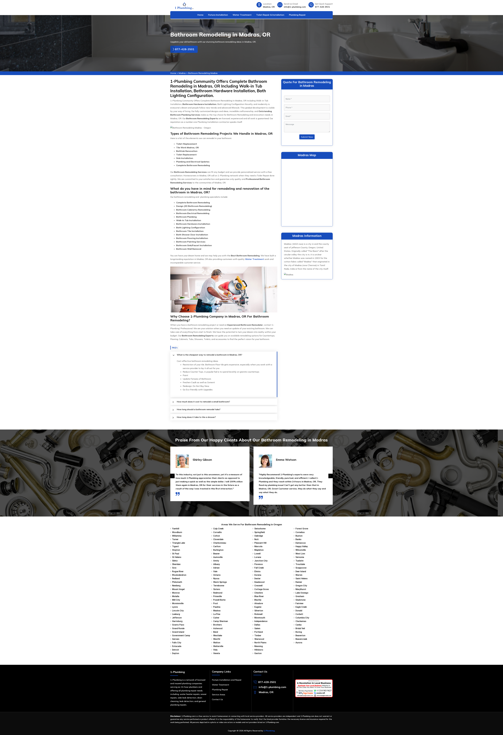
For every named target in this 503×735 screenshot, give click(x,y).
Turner (175, 539)
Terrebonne (218, 585)
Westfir (216, 639)
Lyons (175, 607)
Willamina (176, 536)
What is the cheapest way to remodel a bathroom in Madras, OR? (209, 354)
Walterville (218, 646)
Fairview (299, 603)
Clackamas (301, 621)
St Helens (176, 557)
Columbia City (302, 617)
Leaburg (176, 614)
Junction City (260, 560)
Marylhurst (301, 589)
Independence (260, 621)
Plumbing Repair (297, 14)
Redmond (217, 593)
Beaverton (300, 635)
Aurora (299, 642)
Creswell (258, 585)
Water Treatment (242, 14)
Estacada (176, 646)
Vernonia (300, 557)
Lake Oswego (302, 593)
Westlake (217, 635)
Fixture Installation (218, 14)
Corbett (299, 614)
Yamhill (175, 528)
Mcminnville (178, 603)
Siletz (175, 560)
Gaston (258, 653)
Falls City (176, 642)
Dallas (257, 625)
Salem (257, 628)
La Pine (216, 614)
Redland (176, 578)
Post (215, 603)
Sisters (216, 589)
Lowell (257, 553)
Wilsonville (301, 550)
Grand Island (178, 632)
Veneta (216, 653)
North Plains (260, 642)
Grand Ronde (178, 628)
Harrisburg (177, 621)
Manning (258, 646)
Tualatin (300, 560)
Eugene (257, 607)
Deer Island (301, 571)
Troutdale (300, 564)
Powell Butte (219, 600)
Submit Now (307, 137)
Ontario (217, 575)
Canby (299, 625)
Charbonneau (219, 543)
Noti (256, 539)
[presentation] (172, 476)
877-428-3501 (322, 7)
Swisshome (260, 528)
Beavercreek (301, 639)
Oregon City (301, 585)
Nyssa (216, 578)
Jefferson (177, 617)
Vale (215, 571)
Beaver (216, 553)
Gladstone (300, 600)
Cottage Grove (261, 589)
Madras (182, 73)
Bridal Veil (300, 628)
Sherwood (259, 639)
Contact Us (217, 699)
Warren (299, 575)
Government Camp (181, 635)
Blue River (259, 596)
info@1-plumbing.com (295, 7)
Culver (216, 617)
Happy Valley (302, 546)
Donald (299, 610)
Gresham (300, 596)
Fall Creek (259, 568)
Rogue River (178, 571)
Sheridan (176, 564)
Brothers (217, 625)
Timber (257, 635)
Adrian (216, 568)
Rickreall (258, 614)
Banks (298, 539)
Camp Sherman (220, 621)
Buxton (299, 536)
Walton (216, 642)
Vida (215, 650)
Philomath (177, 582)
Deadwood (259, 582)
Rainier (299, 582)
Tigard (175, 546)
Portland (258, 632)
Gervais (175, 639)
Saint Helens (302, 578)
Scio (174, 568)
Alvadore (258, 603)
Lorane (257, 557)
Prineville (217, 596)
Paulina (216, 607)
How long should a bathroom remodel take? (198, 409)
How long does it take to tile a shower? (196, 417)
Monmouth (259, 617)
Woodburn (177, 532)
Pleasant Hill (260, 543)
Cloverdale (218, 539)
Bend (215, 632)
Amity (216, 560)
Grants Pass (178, 625)
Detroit (175, 650)
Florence (258, 564)
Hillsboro (258, 650)
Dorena (257, 575)
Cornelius (300, 532)
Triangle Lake (178, 543)
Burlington (218, 550)
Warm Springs (220, 582)
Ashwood (217, 628)
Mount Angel (178, 589)
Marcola (258, 546)
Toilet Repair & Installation (270, 14)
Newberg (176, 585)
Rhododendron (179, 575)
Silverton (258, 610)
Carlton (217, 546)
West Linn (300, 553)
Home (200, 14)
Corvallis (217, 532)
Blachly (257, 600)
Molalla (175, 596)
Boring (299, 632)
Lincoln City (178, 610)
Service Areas (218, 694)
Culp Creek (218, 528)
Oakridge (258, 536)
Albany (216, 564)
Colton (216, 536)
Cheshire (258, 593)
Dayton (175, 653)
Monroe (176, 593)
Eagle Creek (301, 607)
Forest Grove (302, 528)
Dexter (257, 578)
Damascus (301, 543)
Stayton (176, 550)
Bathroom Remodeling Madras (203, 73)
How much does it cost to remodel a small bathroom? (203, 401)
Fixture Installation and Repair (226, 680)
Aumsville (218, 557)
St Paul (175, 553)
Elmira (257, 571)
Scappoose (301, 568)
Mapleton (259, 550)
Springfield (259, 532)
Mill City (176, 600)
